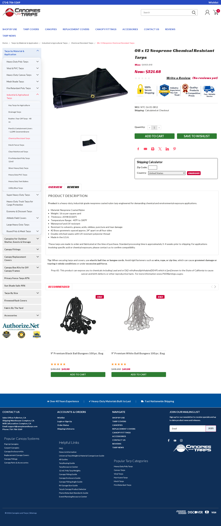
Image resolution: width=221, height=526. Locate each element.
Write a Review (178, 78)
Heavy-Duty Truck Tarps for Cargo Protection (20, 203)
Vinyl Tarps (118, 474)
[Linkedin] (167, 149)
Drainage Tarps (14, 112)
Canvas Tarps (119, 470)
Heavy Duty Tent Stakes (18, 181)
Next (215, 287)
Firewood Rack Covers (15, 300)
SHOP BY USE (9, 29)
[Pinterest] (174, 149)
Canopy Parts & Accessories (16, 462)
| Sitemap (33, 513)
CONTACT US (152, 29)
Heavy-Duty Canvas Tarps (19, 75)
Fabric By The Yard (13, 308)
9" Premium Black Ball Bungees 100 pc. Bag (76, 353)
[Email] (145, 149)
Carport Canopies (11, 448)
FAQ (61, 448)
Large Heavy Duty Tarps (18, 224)
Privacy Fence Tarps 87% (17, 278)
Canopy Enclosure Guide (69, 478)
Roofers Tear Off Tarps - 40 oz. (19, 120)
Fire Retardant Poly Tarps (19, 88)
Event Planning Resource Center (73, 496)
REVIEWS (170, 29)
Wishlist (213, 2)
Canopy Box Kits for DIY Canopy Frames (16, 269)
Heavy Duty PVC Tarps (17, 174)
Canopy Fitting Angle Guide (70, 482)
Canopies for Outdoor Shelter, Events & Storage (17, 240)
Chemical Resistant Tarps (82, 43)
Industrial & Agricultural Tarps (55, 43)
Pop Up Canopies (11, 444)
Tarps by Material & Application (24, 43)
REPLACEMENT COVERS (76, 29)
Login (59, 421)
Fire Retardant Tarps (122, 485)
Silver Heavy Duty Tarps (18, 168)
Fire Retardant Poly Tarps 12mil (19, 160)
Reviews (73, 187)
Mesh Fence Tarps (16, 145)
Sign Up (68, 421)
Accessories (10, 315)
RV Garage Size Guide (68, 485)
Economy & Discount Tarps (19, 211)
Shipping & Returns (65, 429)
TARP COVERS (31, 29)
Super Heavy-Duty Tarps (18, 195)
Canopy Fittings (12, 249)
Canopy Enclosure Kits (14, 451)
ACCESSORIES (130, 29)
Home (5, 43)
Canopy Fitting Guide (68, 474)
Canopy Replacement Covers (15, 258)
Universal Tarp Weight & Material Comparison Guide (81, 455)
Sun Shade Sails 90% (14, 285)
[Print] (152, 149)
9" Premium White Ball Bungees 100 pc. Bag (138, 353)
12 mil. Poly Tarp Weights (70, 470)
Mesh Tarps (119, 481)
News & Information (68, 452)
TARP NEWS (9, 35)
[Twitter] (160, 149)
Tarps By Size (11, 293)
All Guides (63, 459)
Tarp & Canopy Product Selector (72, 489)
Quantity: (140, 127)
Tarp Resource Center (68, 467)
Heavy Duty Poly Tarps (17, 61)
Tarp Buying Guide (67, 463)
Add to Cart (78, 374)
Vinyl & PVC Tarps (15, 68)
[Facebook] (138, 149)
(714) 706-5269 (11, 2)
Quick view (78, 320)
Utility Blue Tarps (15, 188)
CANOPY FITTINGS (106, 29)
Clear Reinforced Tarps (18, 151)
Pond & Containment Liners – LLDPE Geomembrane (20, 130)
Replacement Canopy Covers (16, 455)
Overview (55, 187)
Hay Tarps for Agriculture (19, 105)
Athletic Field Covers (16, 218)
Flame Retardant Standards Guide (73, 493)
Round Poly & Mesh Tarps (19, 231)
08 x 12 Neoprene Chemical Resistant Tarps (115, 43)
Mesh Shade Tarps (15, 81)
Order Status (63, 425)
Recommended (59, 287)
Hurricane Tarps (121, 477)
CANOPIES (51, 29)
